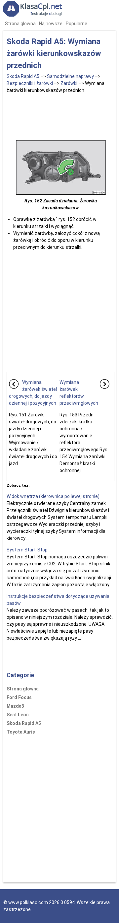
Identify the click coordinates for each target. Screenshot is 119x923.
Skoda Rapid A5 (23, 76)
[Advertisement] (60, 115)
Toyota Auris (21, 732)
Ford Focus (19, 697)
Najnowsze (50, 23)
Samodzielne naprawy (70, 76)
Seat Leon (18, 714)
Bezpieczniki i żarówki (30, 83)
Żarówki (68, 83)
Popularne (76, 23)
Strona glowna (20, 23)
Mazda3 (15, 706)
